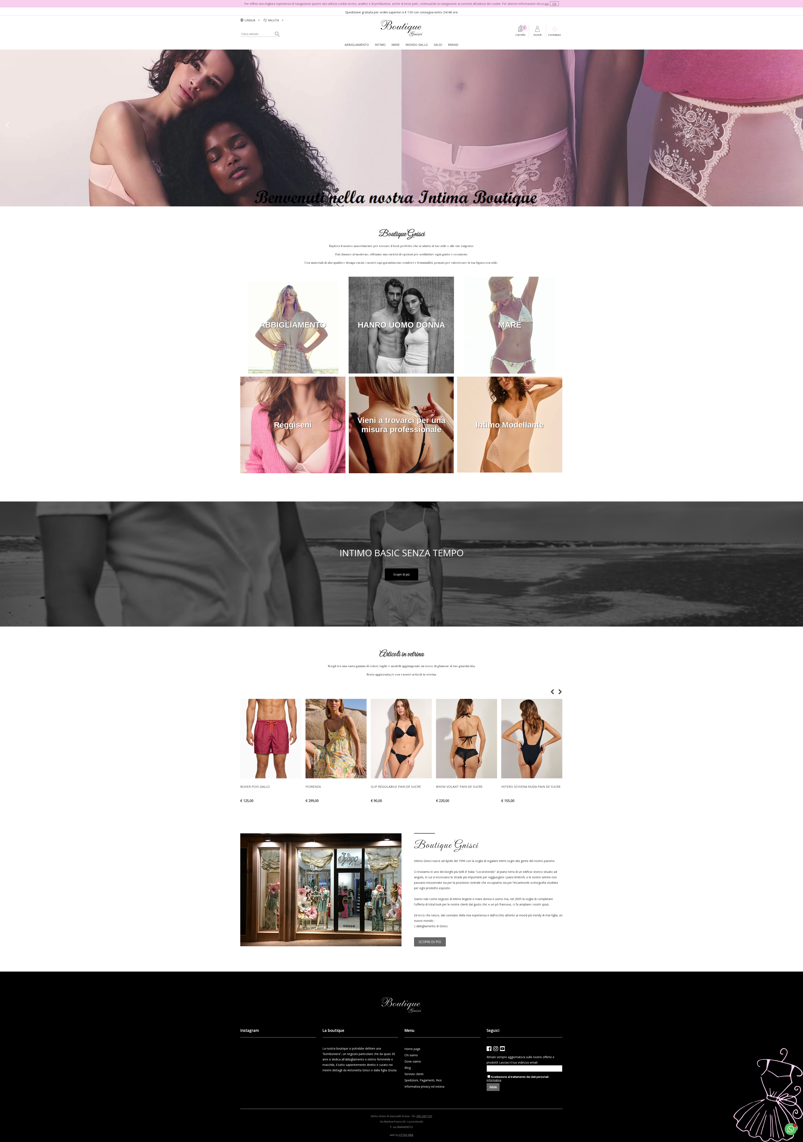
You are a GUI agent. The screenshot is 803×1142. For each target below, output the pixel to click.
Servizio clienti (413, 1074)
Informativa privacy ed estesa (424, 1086)
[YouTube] (502, 1048)
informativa (494, 1080)
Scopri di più (401, 574)
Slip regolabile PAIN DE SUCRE (396, 786)
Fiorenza (313, 786)
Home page (412, 1049)
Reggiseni (293, 425)
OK (554, 4)
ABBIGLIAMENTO (357, 45)
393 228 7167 (424, 1116)
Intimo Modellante (510, 425)
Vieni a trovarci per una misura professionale (401, 425)
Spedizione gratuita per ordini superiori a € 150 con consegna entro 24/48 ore (401, 12)
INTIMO (380, 45)
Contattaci (554, 35)
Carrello (520, 35)
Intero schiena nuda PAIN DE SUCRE (531, 786)
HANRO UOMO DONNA (401, 325)
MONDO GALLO (416, 45)
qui (547, 4)
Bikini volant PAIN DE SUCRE (459, 786)
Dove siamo (412, 1061)
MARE (395, 45)
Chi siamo (411, 1055)
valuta (274, 20)
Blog (407, 1068)
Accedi (537, 35)
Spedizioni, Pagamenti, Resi (423, 1080)
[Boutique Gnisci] (401, 37)
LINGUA (250, 20)
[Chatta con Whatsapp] (791, 1134)
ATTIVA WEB (406, 1135)
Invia (493, 1087)
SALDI (438, 45)
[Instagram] (495, 1048)
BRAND (453, 45)
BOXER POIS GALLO (255, 786)
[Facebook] (489, 1048)
